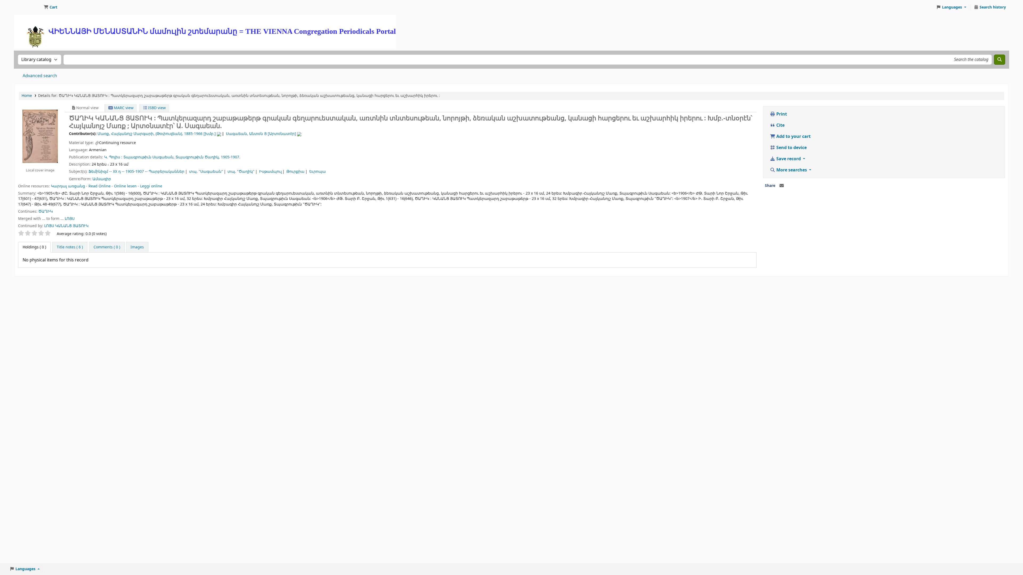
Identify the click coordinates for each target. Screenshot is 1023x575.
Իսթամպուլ (270, 171)
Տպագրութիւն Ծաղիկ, (198, 157)
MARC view (123, 108)
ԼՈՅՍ (70, 218)
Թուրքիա (295, 171)
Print (781, 114)
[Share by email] (781, 185)
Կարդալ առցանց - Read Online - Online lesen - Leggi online (106, 186)
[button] (50, 7)
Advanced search (40, 76)
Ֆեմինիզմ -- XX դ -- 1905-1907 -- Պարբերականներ (136, 171)
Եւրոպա (317, 171)
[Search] (999, 60)
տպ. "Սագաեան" (206, 171)
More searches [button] (791, 170)
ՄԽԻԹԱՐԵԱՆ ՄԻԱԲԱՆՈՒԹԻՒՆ (28, 7)
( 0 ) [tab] (34, 247)
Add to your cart (793, 136)
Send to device (791, 148)
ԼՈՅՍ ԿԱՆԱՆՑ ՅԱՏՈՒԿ (66, 226)
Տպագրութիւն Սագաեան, (148, 157)
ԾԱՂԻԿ (45, 211)
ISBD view (156, 108)
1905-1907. (230, 157)
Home (27, 95)
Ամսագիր (101, 179)
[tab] (69, 247)
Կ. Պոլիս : (113, 157)
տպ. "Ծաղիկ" (241, 171)
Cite (780, 125)
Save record (788, 159)
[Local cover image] (40, 136)
